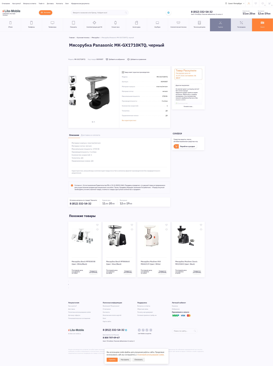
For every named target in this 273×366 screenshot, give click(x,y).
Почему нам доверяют (145, 312)
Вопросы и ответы (29, 3)
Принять (112, 360)
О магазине (6, 3)
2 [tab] (68, 284)
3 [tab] (68, 287)
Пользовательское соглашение (79, 318)
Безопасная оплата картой (112, 315)
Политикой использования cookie (150, 355)
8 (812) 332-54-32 (202, 11)
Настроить (125, 360)
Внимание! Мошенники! (111, 306)
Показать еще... (188, 106)
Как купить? (16, 3)
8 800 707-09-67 (111, 337)
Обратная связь (142, 309)
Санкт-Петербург (235, 3)
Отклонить (138, 360)
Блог (67, 3)
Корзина (175, 306)
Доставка (50, 3)
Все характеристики (129, 120)
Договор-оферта (74, 315)
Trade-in (41, 3)
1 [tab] (68, 281)
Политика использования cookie (79, 312)
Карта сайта (107, 321)
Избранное (176, 309)
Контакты (59, 3)
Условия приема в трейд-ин (147, 315)
